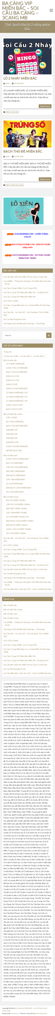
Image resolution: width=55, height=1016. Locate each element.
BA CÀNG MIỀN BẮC (15, 421)
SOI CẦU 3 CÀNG (10, 301)
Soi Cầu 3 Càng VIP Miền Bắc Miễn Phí (19, 297)
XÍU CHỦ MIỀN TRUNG (16, 533)
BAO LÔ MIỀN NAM (14, 463)
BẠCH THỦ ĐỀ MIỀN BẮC (22, 151)
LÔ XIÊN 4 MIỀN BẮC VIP (17, 401)
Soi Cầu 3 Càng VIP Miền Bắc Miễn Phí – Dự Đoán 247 (25, 292)
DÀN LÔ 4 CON (12, 380)
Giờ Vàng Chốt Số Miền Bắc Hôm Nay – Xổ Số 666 (24, 323)
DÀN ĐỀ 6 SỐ (11, 434)
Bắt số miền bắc (12, 112)
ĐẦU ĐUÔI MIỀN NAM (15, 475)
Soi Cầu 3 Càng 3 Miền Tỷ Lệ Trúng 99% (20, 288)
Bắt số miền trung (10, 497)
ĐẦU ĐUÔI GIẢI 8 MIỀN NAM (18, 488)
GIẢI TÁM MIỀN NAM (15, 479)
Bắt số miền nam (10, 455)
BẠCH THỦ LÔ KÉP (14, 409)
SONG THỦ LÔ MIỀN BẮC (17, 368)
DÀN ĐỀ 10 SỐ (12, 442)
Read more (45, 106)
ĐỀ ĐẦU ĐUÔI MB (13, 450)
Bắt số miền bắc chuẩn (14, 185)
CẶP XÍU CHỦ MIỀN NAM (17, 467)
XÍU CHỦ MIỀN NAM (15, 492)
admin (7, 83)
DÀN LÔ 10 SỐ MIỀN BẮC (17, 388)
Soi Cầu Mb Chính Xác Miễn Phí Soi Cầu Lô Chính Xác (25, 277)
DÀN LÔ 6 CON (12, 376)
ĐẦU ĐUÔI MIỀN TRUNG (17, 525)
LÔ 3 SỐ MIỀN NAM (14, 483)
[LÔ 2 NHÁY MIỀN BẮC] (27, 56)
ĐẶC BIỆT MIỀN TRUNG (16, 508)
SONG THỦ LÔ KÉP (14, 405)
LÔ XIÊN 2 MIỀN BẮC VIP (17, 392)
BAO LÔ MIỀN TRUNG (15, 500)
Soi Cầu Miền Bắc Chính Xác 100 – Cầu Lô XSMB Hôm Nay (27, 589)
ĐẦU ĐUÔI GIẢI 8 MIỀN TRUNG (20, 521)
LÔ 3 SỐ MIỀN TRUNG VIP (17, 517)
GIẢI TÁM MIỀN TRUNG (16, 512)
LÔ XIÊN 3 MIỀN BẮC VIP (17, 397)
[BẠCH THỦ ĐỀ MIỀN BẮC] (27, 133)
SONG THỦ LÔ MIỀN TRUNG (18, 529)
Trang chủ (7, 352)
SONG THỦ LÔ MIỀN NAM (17, 459)
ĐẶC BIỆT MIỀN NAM (15, 471)
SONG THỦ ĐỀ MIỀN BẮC (17, 446)
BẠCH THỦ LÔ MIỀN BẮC (17, 372)
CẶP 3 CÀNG (11, 417)
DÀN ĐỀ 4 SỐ (11, 430)
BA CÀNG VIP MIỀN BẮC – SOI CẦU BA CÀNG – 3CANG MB (20, 10)
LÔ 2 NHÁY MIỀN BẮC (20, 78)
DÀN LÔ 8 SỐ (11, 384)
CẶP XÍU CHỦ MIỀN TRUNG (18, 504)
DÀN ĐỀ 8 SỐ (11, 438)
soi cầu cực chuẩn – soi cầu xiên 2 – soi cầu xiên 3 (24, 356)
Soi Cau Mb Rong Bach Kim (14, 319)
